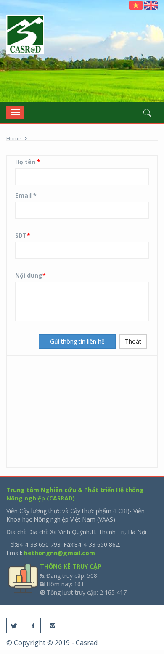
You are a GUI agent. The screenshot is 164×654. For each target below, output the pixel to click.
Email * (26, 195)
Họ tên (27, 162)
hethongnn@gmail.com (59, 553)
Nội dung (30, 275)
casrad (25, 35)
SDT (22, 235)
